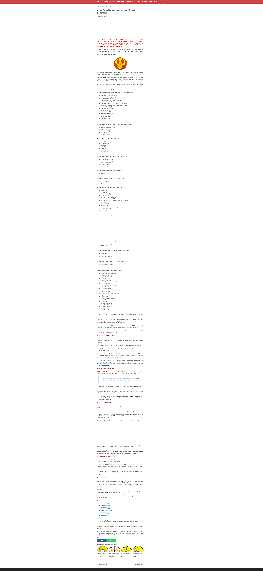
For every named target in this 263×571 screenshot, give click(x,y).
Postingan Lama (138, 564)
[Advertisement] (120, 28)
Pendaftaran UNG (105, 512)
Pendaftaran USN (105, 513)
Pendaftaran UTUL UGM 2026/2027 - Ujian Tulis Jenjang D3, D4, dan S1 (116, 382)
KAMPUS (138, 1)
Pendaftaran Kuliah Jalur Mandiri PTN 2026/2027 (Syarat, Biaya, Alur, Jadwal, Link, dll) (120, 378)
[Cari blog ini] (165, 3)
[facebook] (102, 540)
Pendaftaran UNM (105, 504)
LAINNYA (100, 5)
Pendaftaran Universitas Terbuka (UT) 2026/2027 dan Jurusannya (115, 380)
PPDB (150, 1)
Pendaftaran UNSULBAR (106, 510)
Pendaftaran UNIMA (105, 507)
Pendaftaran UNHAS (105, 505)
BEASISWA (156, 1)
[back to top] (260, 568)
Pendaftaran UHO (105, 515)
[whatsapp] (111, 540)
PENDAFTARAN (130, 1)
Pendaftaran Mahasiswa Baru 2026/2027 (111, 2)
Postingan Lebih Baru (102, 564)
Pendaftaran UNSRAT (106, 508)
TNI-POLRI (144, 1)
